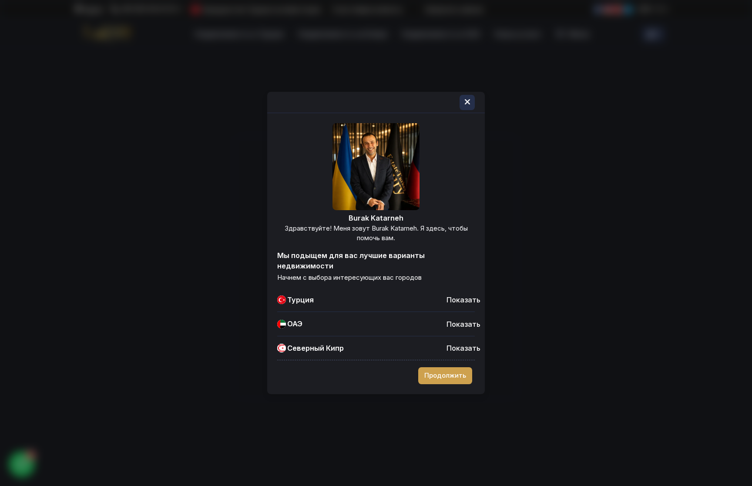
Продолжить (445, 375)
